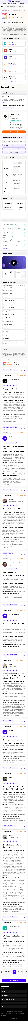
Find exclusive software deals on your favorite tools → (14, 3)
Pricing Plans (16, 215)
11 (18, 971)
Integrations (22, 22)
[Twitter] (7, 385)
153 (19, 17)
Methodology (23, 34)
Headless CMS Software (8, 108)
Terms (9, 1013)
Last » (26, 972)
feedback (22, 355)
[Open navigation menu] (26, 6)
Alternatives (15, 22)
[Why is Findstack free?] (26, 22)
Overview (3, 22)
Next (22, 971)
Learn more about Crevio (16, 129)
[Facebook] (16, 1018)
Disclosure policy (15, 34)
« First (2, 972)
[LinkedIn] (10, 385)
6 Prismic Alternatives (15, 82)
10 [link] (14, 971)
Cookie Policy (4, 1013)
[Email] (13, 385)
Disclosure (3, 1015)
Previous (7, 971)
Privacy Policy (15, 1013)
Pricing (9, 22)
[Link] (16, 385)
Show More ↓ (5, 102)
